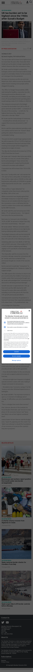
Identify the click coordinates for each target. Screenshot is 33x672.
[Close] (29, 310)
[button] (16, 330)
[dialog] (16, 336)
